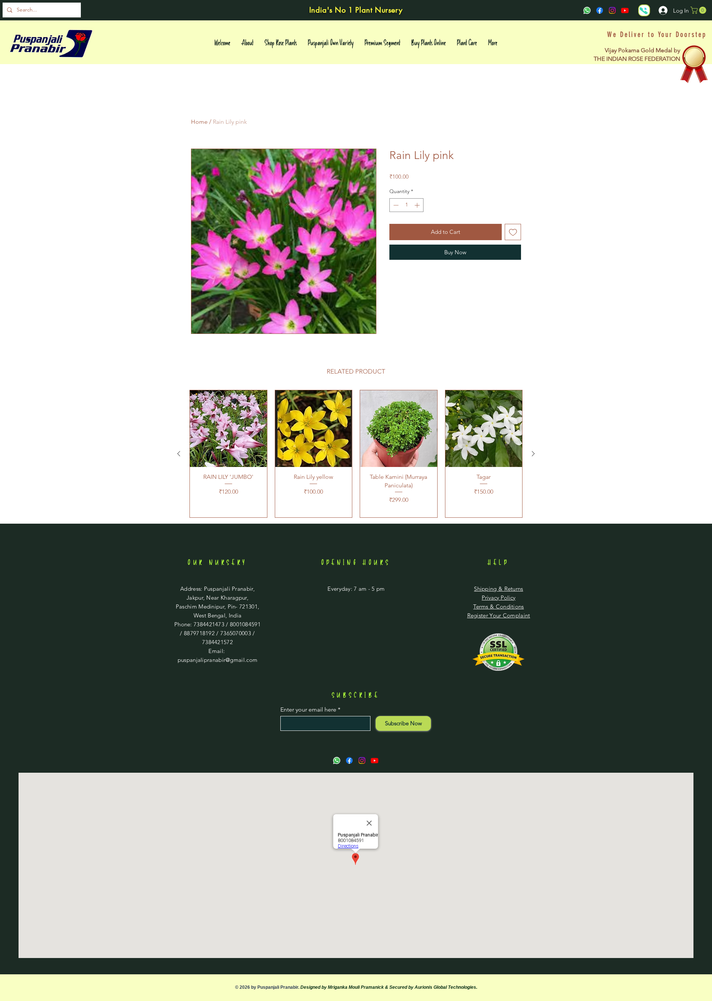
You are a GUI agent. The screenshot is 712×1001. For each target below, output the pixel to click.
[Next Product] (533, 453)
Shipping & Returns (498, 588)
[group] (356, 454)
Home (199, 121)
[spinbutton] (406, 205)
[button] (699, 10)
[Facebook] (599, 10)
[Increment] (417, 205)
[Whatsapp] (587, 10)
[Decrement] (395, 205)
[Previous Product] (178, 453)
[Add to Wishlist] (513, 232)
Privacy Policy (498, 597)
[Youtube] (624, 10)
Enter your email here (308, 710)
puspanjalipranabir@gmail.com (217, 659)
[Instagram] (612, 10)
